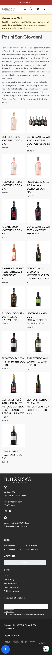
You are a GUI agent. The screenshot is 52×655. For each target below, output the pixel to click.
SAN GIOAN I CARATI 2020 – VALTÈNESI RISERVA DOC (38, 230)
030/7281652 (10, 505)
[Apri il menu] (45, 9)
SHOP (7, 539)
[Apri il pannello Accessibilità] (5, 649)
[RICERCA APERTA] (25, 8)
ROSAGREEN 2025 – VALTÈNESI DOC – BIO (13, 185)
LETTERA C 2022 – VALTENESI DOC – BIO (12, 140)
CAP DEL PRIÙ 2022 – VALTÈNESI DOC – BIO (13, 455)
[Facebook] (10, 511)
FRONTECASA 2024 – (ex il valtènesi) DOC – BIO (13, 362)
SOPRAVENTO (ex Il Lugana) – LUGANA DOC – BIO (37, 362)
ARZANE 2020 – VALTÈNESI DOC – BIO (12, 230)
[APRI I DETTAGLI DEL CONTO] (30, 8)
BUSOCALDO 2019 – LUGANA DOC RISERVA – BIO (13, 317)
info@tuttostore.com (13, 501)
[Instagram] (5, 511)
